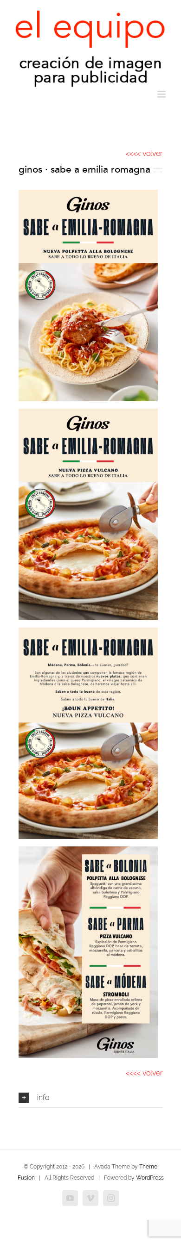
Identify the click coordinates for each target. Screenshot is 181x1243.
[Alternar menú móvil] (162, 94)
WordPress (150, 1178)
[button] (90, 1098)
